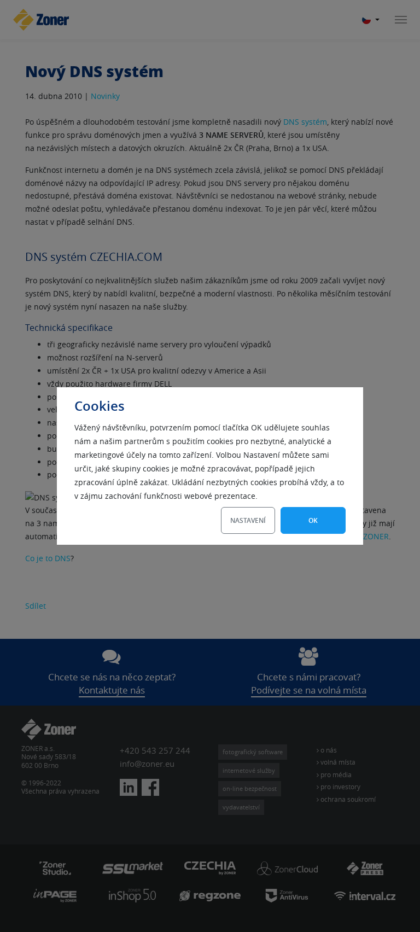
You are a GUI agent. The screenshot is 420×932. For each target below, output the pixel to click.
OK (313, 520)
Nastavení (248, 520)
